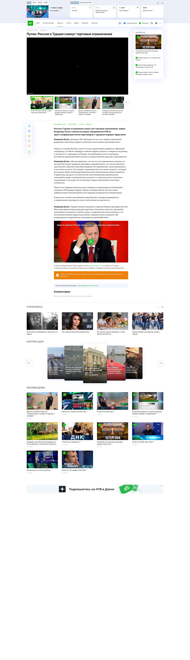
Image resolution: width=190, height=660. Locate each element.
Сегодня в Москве (132, 23)
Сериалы (94, 23)
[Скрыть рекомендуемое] (125, 41)
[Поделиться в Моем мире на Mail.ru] (29, 145)
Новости (60, 23)
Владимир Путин (60, 124)
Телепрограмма (48, 23)
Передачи (85, 23)
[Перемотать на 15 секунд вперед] (46, 92)
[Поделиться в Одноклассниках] (29, 136)
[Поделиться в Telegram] (29, 126)
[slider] (77, 89)
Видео (76, 23)
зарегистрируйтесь (92, 285)
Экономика (145, 23)
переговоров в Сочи (97, 266)
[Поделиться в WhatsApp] (29, 140)
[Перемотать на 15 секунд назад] (43, 92)
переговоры (72, 124)
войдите (79, 285)
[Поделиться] (117, 92)
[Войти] (156, 23)
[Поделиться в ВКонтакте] (29, 131)
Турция (81, 124)
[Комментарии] (29, 151)
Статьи (68, 23)
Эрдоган (89, 124)
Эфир (38, 23)
